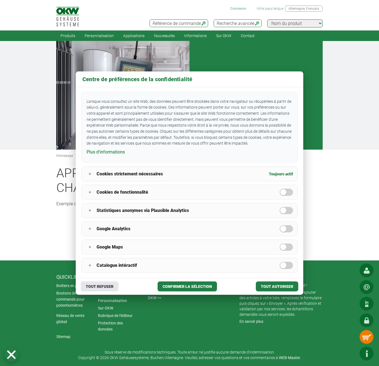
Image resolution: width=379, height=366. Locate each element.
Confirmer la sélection (187, 286)
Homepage (64, 156)
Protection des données (110, 326)
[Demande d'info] (366, 287)
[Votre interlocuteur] (366, 270)
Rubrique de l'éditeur (115, 315)
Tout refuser (99, 286)
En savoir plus (251, 321)
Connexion (238, 9)
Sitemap (63, 336)
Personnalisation (99, 36)
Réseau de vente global (70, 318)
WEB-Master (289, 357)
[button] (11, 355)
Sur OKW (223, 36)
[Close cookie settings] (11, 355)
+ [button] (90, 174)
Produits (67, 36)
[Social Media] (366, 304)
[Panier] (366, 337)
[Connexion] (366, 320)
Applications (134, 36)
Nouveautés (164, 36)
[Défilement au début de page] (350, 353)
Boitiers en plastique (73, 285)
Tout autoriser (277, 286)
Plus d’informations (106, 152)
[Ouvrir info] (366, 353)
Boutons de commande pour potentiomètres (70, 299)
